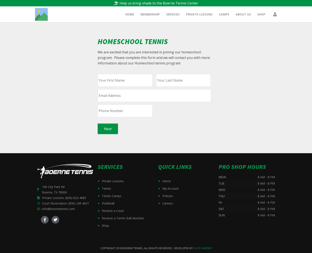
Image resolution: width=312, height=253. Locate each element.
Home (166, 181)
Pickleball (108, 203)
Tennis (106, 188)
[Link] (41, 14)
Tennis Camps (111, 196)
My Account (170, 188)
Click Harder (203, 248)
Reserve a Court (113, 211)
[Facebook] (45, 220)
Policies (167, 196)
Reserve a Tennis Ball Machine (123, 218)
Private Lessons (113, 181)
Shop (105, 226)
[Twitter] (55, 220)
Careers (167, 203)
